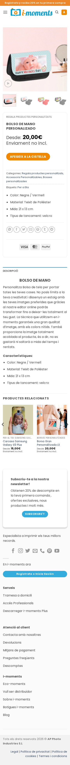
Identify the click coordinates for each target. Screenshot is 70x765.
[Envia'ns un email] (35, 551)
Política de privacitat (35, 752)
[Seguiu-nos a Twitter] (27, 551)
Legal (14, 752)
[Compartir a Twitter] (23, 229)
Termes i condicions (53, 756)
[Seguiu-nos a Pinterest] (49, 551)
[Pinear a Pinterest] (38, 229)
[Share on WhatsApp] (9, 229)
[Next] (60, 59)
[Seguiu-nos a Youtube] (56, 551)
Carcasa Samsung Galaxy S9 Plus (15, 443)
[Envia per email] (30, 229)
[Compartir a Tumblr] (45, 229)
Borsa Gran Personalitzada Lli (48, 443)
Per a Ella (23, 187)
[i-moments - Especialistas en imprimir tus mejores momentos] (31, 12)
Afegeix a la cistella (28, 157)
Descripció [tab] (10, 271)
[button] (5, 12)
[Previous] (9, 59)
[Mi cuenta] (64, 12)
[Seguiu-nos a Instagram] (20, 551)
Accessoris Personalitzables (24, 177)
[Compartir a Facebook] (16, 229)
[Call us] (42, 551)
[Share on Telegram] (52, 229)
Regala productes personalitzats (29, 117)
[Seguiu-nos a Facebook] (13, 551)
